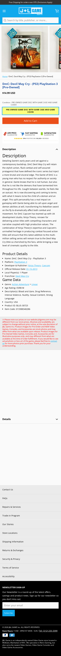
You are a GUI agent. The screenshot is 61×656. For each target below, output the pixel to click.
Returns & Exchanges (12, 550)
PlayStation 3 (20, 262)
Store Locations (9, 533)
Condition (29, 103)
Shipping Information (13, 541)
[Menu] (5, 11)
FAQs (4, 498)
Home (4, 76)
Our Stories (8, 524)
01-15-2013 (31, 269)
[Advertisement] (30, 383)
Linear (35, 284)
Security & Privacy (11, 559)
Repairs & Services (11, 506)
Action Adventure (20, 284)
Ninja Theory (34, 265)
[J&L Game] (30, 11)
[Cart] (56, 11)
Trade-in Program (11, 515)
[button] (30, 121)
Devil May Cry (22, 276)
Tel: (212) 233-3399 (48, 630)
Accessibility (8, 576)
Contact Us (7, 489)
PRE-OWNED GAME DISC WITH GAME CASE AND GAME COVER (30, 110)
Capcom (46, 265)
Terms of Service (10, 567)
